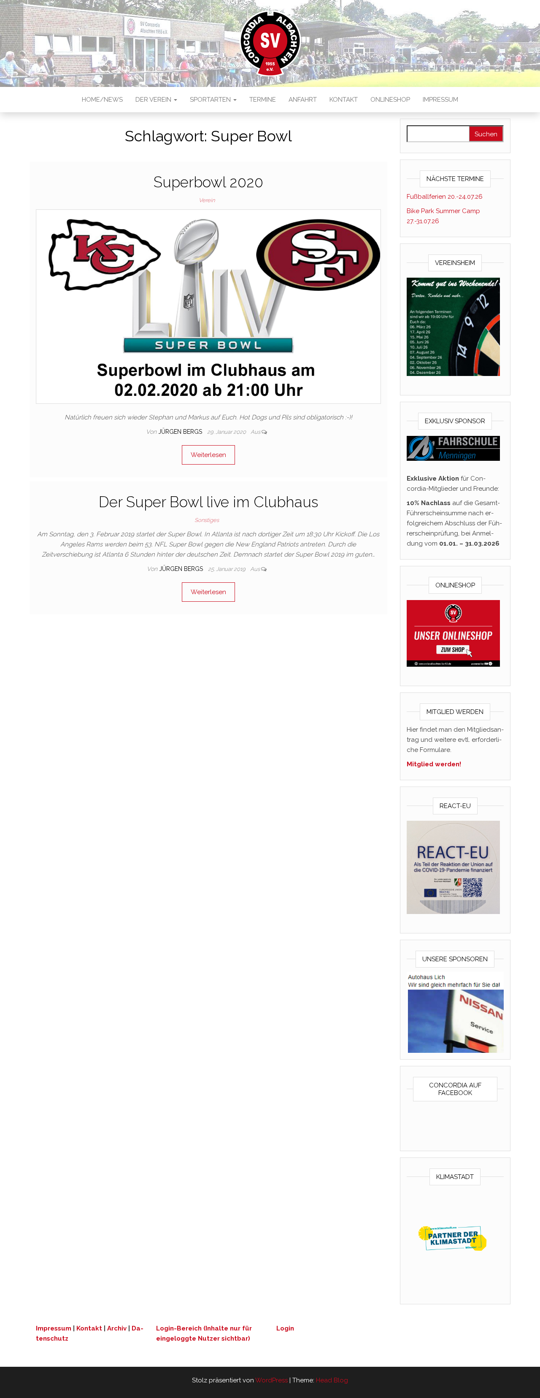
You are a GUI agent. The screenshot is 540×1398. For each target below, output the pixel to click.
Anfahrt (303, 99)
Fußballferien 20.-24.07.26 (445, 196)
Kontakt (343, 99)
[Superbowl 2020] (208, 306)
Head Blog (332, 1380)
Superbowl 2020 (208, 182)
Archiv (117, 1328)
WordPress (271, 1380)
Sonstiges (206, 520)
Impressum (440, 99)
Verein (207, 200)
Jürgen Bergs (181, 431)
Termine (262, 99)
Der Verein (154, 99)
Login (285, 1328)
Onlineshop (390, 99)
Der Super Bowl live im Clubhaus (208, 502)
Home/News (102, 99)
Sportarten (211, 99)
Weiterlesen (208, 455)
